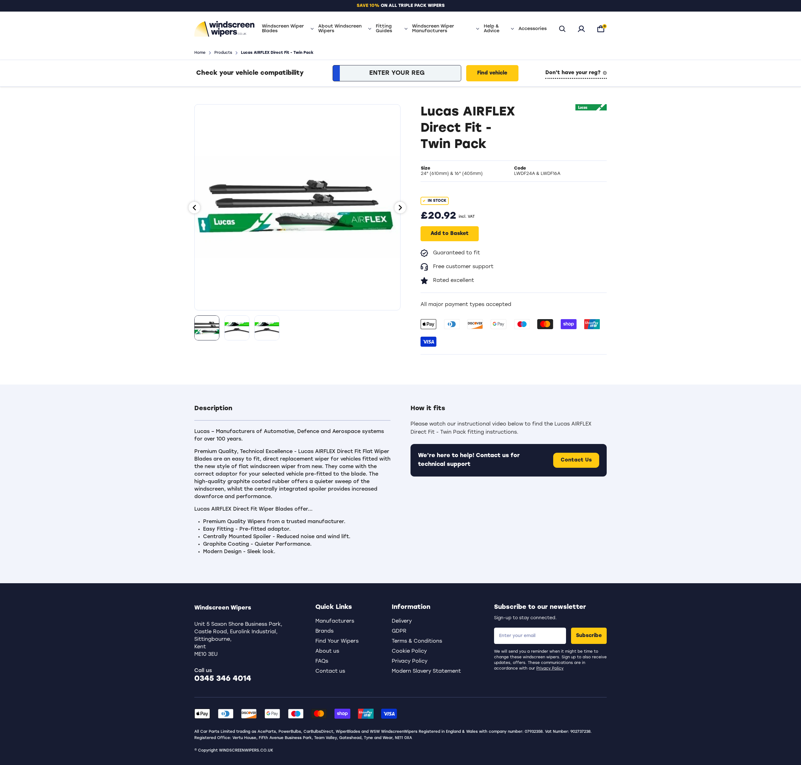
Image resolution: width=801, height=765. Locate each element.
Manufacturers (334, 621)
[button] (292, 412)
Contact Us (576, 460)
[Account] (581, 29)
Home (200, 53)
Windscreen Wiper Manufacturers (433, 28)
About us (327, 651)
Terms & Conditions (417, 641)
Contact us (330, 671)
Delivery (402, 621)
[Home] (224, 29)
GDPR (399, 631)
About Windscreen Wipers (340, 28)
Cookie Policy (409, 651)
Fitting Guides (384, 28)
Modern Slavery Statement (426, 671)
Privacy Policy (550, 669)
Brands (324, 631)
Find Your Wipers (337, 641)
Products (223, 53)
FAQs (321, 661)
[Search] (562, 28)
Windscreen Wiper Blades (283, 28)
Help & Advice (491, 28)
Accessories (532, 29)
